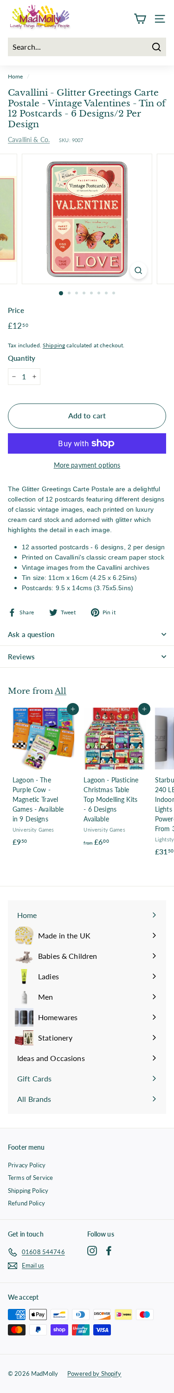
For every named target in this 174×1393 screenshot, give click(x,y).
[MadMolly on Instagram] (92, 1251)
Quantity (21, 358)
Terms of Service (30, 1177)
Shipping (54, 345)
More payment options (87, 465)
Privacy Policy (26, 1165)
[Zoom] (138, 270)
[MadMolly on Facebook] (109, 1251)
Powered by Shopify (94, 1373)
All (60, 691)
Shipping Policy (28, 1190)
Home (15, 76)
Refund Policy (26, 1203)
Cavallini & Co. (29, 139)
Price (16, 310)
